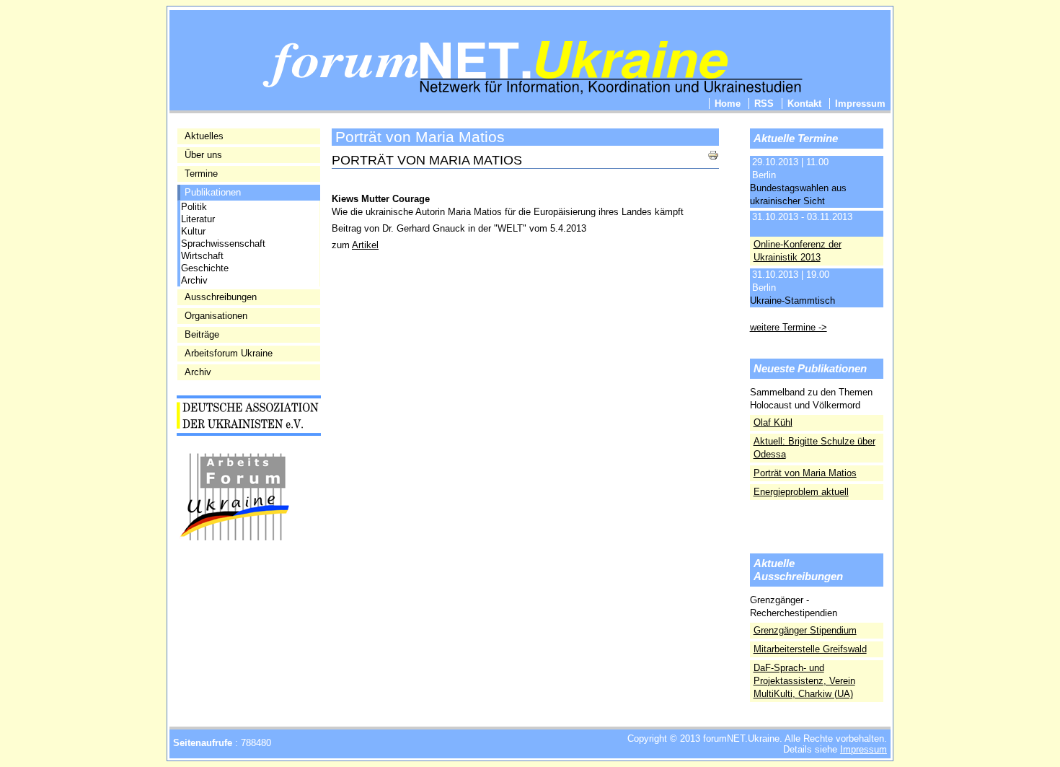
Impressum (863, 749)
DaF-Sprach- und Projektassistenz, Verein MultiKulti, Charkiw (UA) (804, 680)
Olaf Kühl (773, 422)
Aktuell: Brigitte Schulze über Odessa (814, 448)
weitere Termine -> (788, 327)
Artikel (365, 245)
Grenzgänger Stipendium (805, 630)
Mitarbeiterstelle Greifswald (810, 649)
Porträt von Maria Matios (805, 473)
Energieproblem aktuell (801, 491)
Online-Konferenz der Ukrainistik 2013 (798, 251)
